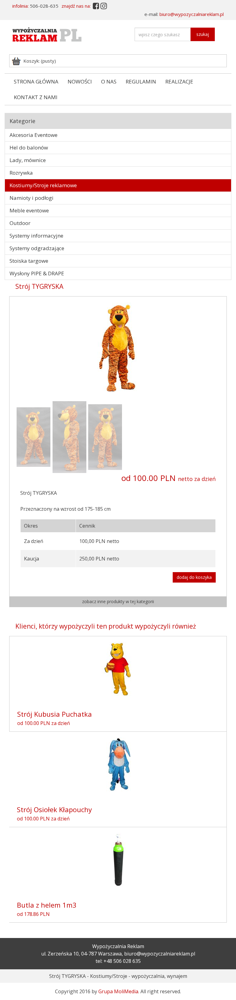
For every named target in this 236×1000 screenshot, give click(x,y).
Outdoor (20, 223)
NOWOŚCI (80, 81)
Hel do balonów (29, 147)
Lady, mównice (28, 160)
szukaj (202, 34)
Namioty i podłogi (31, 197)
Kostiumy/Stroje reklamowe (43, 185)
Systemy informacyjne (36, 235)
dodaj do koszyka (194, 577)
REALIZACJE (179, 81)
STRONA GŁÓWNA (36, 81)
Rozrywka (21, 172)
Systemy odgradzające (37, 248)
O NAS (108, 81)
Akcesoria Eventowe (33, 134)
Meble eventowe (29, 210)
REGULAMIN (141, 81)
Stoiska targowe (29, 260)
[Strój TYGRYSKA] (118, 347)
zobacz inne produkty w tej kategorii (118, 601)
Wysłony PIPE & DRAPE (37, 273)
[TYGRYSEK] (34, 436)
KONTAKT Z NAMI (35, 97)
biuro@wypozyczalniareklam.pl (191, 14)
